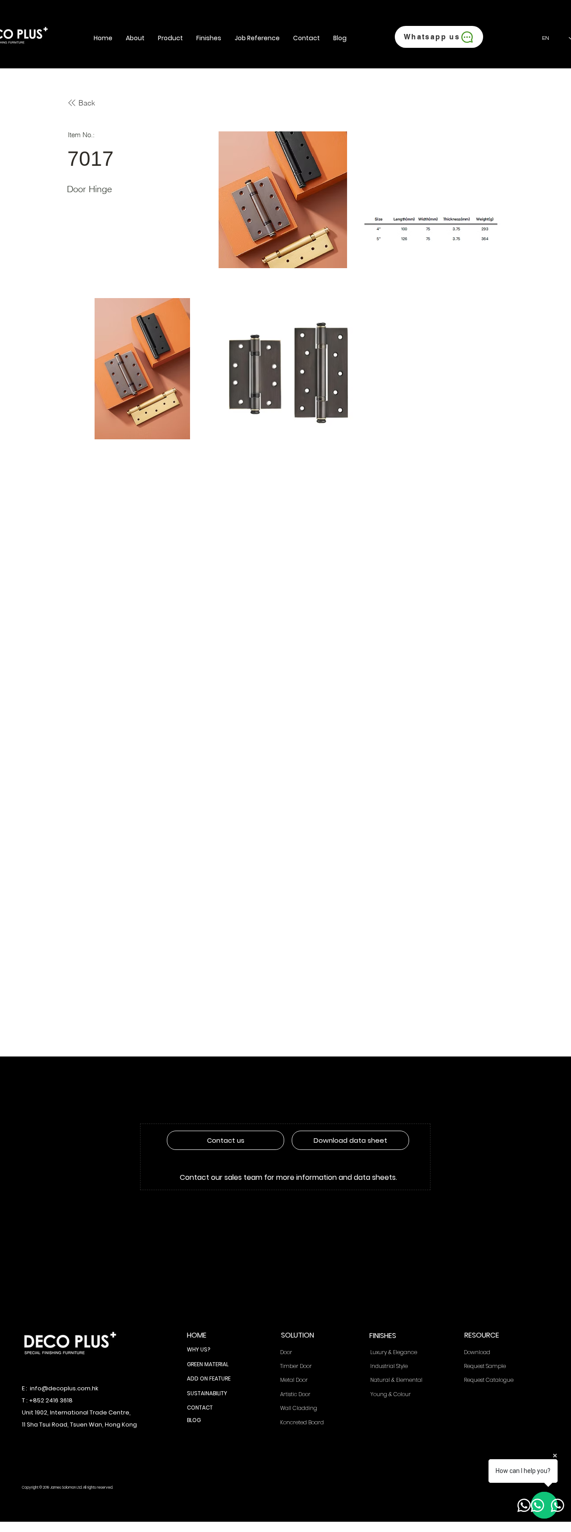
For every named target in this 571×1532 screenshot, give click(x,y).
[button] (135, 38)
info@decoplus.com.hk (64, 1388)
